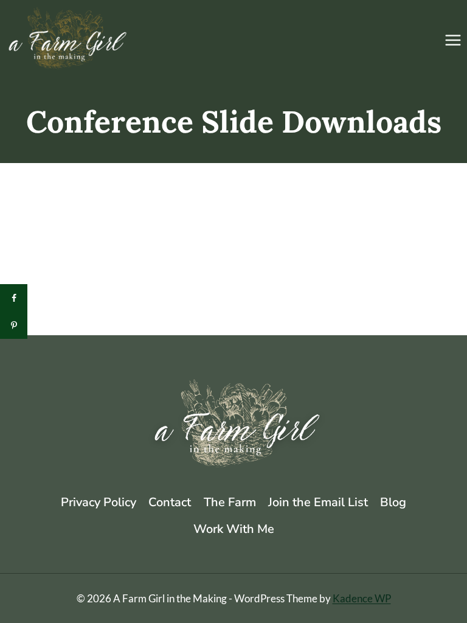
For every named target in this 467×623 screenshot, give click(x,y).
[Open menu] (452, 39)
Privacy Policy (98, 502)
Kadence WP (362, 598)
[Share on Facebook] (13, 298)
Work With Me (233, 529)
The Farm (230, 502)
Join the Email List (318, 502)
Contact (169, 502)
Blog (393, 502)
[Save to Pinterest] (13, 325)
